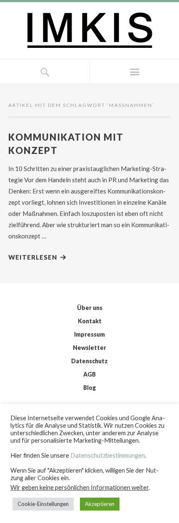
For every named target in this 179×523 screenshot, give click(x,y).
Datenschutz (89, 360)
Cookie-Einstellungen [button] (43, 504)
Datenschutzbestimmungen (107, 455)
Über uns (89, 307)
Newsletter (89, 347)
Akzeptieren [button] (99, 504)
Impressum (89, 334)
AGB (89, 374)
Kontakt (90, 321)
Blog (89, 387)
